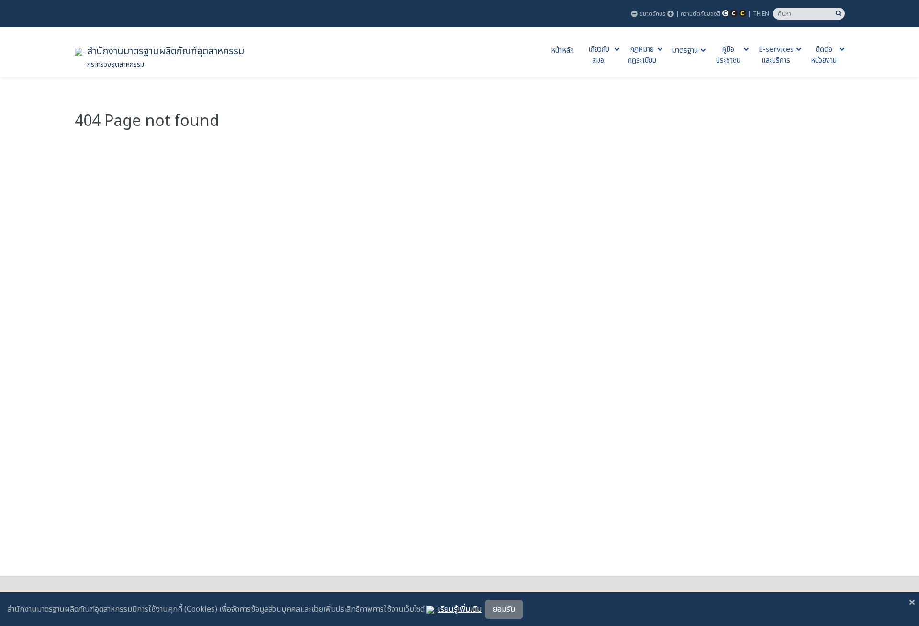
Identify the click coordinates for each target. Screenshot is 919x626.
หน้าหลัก (562, 51)
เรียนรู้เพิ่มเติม (460, 609)
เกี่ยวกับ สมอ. (598, 55)
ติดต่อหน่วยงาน (824, 55)
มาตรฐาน (685, 51)
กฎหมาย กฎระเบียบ (642, 55)
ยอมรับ (504, 609)
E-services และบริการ (776, 55)
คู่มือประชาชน (728, 55)
